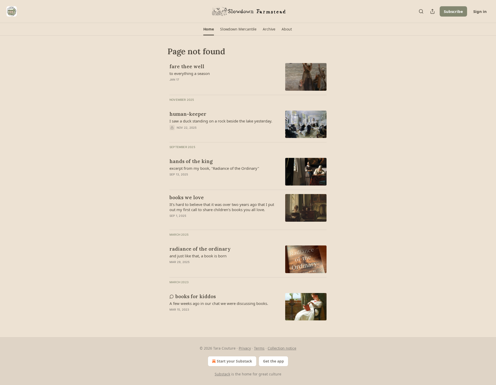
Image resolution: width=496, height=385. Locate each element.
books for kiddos (195, 296)
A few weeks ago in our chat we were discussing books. (218, 303)
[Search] (421, 11)
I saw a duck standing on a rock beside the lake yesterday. (220, 121)
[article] (248, 77)
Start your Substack (234, 361)
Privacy (245, 348)
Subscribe (453, 11)
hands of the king (191, 161)
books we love (186, 197)
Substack (222, 374)
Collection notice (282, 348)
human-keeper (187, 114)
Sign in (480, 11)
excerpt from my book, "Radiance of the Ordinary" (214, 168)
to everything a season (189, 73)
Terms (259, 348)
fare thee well (186, 66)
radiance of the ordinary (200, 249)
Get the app (273, 361)
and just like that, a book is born (198, 255)
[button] (208, 29)
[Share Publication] (432, 11)
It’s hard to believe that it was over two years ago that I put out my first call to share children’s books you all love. (221, 207)
